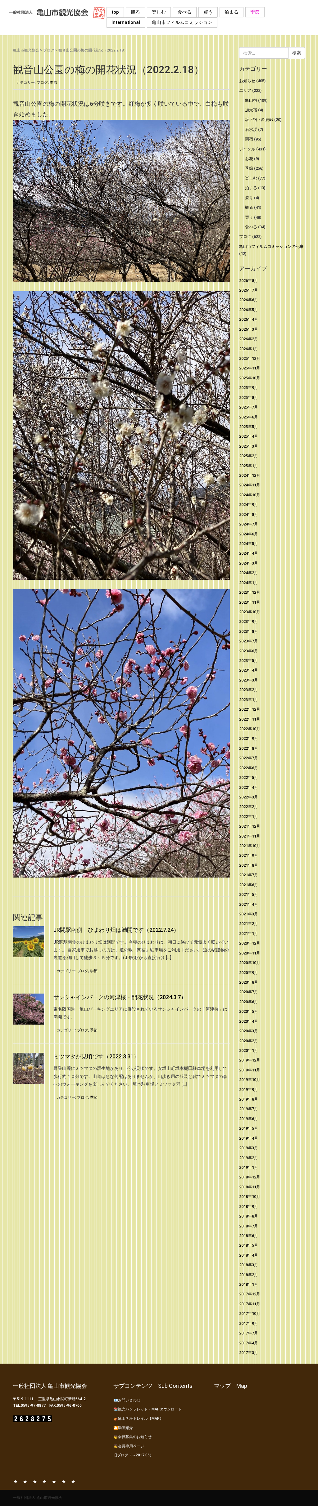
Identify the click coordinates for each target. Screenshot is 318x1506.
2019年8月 (248, 1099)
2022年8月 (248, 748)
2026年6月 (248, 299)
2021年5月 (248, 894)
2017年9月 (248, 1323)
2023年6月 (248, 651)
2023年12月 (249, 592)
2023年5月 (248, 660)
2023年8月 (248, 631)
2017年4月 (248, 1343)
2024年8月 (248, 514)
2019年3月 (248, 1148)
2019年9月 (248, 1089)
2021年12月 (249, 826)
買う (208, 12)
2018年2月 (248, 1274)
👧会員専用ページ (128, 1446)
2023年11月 (249, 602)
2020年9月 (248, 972)
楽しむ (159, 12)
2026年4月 (248, 319)
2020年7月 (248, 992)
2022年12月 (249, 709)
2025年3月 (248, 446)
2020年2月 (248, 1041)
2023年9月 (248, 621)
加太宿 (251, 110)
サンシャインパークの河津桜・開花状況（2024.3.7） (119, 997)
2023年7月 (248, 641)
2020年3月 (248, 1031)
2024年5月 (248, 543)
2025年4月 (248, 436)
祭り (249, 197)
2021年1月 (248, 933)
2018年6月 (248, 1235)
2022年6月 (248, 768)
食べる (185, 12)
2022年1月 (248, 816)
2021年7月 (248, 875)
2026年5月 (248, 309)
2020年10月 (249, 962)
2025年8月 (248, 397)
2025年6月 (248, 417)
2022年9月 (248, 738)
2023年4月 (248, 670)
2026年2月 (248, 339)
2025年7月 (248, 407)
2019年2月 (248, 1157)
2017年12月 (249, 1294)
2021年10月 (249, 845)
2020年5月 (248, 1011)
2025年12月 (249, 358)
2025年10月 (249, 378)
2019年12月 (249, 1060)
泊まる (231, 12)
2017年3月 (248, 1352)
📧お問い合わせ (126, 1400)
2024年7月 (248, 524)
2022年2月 (248, 806)
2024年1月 (248, 582)
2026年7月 (248, 290)
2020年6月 (248, 1001)
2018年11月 (249, 1187)
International (125, 22)
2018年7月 (248, 1226)
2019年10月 (249, 1079)
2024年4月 (248, 553)
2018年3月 (248, 1264)
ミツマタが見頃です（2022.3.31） (96, 1056)
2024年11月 (249, 485)
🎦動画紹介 (123, 1428)
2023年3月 (248, 680)
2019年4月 (248, 1138)
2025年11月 (249, 368)
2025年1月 (248, 465)
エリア (245, 90)
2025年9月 (248, 387)
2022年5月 (248, 777)
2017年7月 (248, 1333)
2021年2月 (248, 923)
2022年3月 (248, 797)
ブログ (48, 50)
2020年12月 (249, 943)
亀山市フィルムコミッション (182, 22)
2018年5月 (248, 1245)
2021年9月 (248, 855)
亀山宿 (251, 100)
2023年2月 (248, 689)
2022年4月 (248, 787)
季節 (255, 12)
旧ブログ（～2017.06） (133, 1455)
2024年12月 (249, 475)
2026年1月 (248, 348)
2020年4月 (248, 1021)
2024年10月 (249, 495)
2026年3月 (248, 329)
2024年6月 (248, 534)
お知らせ (247, 80)
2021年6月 (248, 885)
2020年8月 (248, 982)
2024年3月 (248, 563)
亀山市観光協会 (26, 50)
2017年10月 (249, 1313)
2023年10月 (249, 612)
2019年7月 (248, 1108)
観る (135, 12)
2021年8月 (248, 865)
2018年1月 (248, 1284)
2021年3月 (248, 914)
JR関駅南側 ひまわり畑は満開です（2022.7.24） (116, 930)
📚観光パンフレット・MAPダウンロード (147, 1409)
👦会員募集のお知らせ (132, 1437)
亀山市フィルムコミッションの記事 (271, 246)
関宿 (249, 139)
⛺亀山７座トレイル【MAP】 (138, 1418)
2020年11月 (249, 953)
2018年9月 (248, 1206)
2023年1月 (248, 699)
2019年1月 (248, 1167)
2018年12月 (249, 1177)
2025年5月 (248, 426)
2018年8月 (248, 1216)
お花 (249, 158)
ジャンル (247, 149)
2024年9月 (248, 504)
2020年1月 (248, 1050)
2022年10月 (249, 728)
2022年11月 (249, 719)
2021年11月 (249, 836)
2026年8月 (248, 280)
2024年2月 (248, 572)
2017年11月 (249, 1304)
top (115, 12)
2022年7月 (248, 758)
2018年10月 (249, 1196)
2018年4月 (248, 1255)
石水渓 (251, 129)
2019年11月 (249, 1070)
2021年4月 (248, 904)
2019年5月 (248, 1128)
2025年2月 (248, 456)
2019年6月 (248, 1118)
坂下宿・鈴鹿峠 (259, 119)
